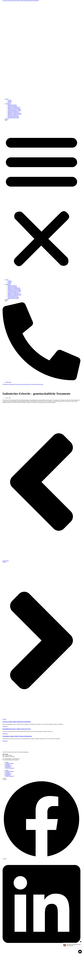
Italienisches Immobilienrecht (14, 107)
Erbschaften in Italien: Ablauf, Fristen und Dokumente (17, 736)
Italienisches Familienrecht (13, 111)
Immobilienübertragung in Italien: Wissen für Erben (16, 729)
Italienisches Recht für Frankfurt (14, 109)
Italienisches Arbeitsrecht (13, 115)
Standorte (10, 101)
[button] (41, 200)
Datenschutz (7, 766)
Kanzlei (6, 99)
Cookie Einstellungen (9, 768)
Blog (6, 120)
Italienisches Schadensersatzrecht (14, 114)
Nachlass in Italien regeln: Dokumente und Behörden (17, 721)
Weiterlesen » (5, 726)
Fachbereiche (8, 103)
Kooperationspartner (9, 763)
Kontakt (6, 118)
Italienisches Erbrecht (12, 104)
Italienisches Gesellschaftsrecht (14, 108)
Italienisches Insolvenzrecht (13, 117)
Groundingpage (8, 765)
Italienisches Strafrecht (12, 106)
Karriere (9, 102)
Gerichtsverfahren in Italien (13, 116)
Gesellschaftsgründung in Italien (14, 110)
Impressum (7, 764)
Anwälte (9, 100)
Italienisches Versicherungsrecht (14, 113)
